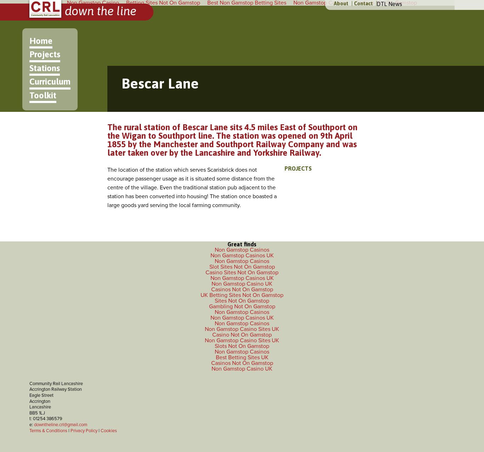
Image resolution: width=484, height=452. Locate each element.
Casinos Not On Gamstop (242, 289)
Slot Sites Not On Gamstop (242, 266)
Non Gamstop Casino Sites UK (242, 329)
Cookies (109, 431)
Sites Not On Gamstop (242, 300)
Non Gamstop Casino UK (242, 283)
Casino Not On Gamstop (242, 334)
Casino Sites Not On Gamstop (242, 272)
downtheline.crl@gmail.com (60, 425)
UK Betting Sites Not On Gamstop (242, 295)
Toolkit (42, 95)
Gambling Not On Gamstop (242, 306)
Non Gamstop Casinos (242, 249)
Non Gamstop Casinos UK (242, 255)
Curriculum (50, 81)
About (341, 3)
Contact (363, 3)
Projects (44, 54)
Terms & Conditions (48, 431)
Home (40, 41)
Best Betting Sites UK (242, 357)
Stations (44, 68)
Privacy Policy (84, 431)
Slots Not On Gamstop (242, 346)
